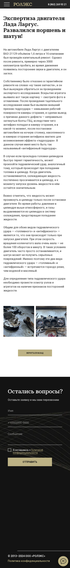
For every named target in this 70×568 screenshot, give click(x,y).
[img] (23, 4)
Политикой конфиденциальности (28, 451)
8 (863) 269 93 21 (57, 4)
